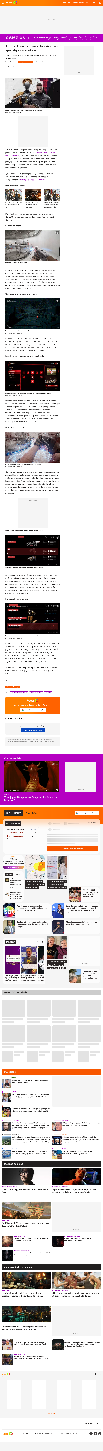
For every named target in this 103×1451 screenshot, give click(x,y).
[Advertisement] (67, 1255)
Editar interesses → (92, 823)
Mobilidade (15, 1134)
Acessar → (19, 874)
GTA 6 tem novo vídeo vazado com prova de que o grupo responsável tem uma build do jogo (75, 1294)
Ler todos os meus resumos (72, 849)
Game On (48, 693)
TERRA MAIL (66, 3)
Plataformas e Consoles (19, 693)
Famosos (65, 1120)
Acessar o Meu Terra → (32, 813)
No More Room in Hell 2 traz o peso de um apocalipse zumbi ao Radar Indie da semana (22, 1294)
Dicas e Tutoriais (36, 693)
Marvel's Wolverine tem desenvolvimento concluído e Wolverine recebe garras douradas (31, 1357)
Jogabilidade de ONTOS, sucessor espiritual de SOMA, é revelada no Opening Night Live (74, 1190)
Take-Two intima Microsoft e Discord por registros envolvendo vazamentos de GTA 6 (30, 1343)
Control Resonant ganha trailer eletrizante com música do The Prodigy (31, 1239)
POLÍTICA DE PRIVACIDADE (70, 1434)
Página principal (11, 2)
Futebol (13, 1077)
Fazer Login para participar (33, 730)
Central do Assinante (80, 3)
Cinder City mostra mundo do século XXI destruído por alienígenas (79, 1239)
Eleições (64, 1134)
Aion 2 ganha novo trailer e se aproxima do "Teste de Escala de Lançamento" (32, 1254)
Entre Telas (15, 1120)
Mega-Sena (15, 1148)
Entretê (14, 1092)
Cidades (14, 1106)
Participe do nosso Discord (31, 179)
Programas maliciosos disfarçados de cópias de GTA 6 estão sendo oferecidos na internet (26, 1328)
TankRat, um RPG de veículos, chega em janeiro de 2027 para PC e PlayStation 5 (25, 1224)
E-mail (94, 3)
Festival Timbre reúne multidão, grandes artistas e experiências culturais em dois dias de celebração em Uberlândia (82, 1344)
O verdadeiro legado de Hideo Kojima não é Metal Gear (25, 1190)
